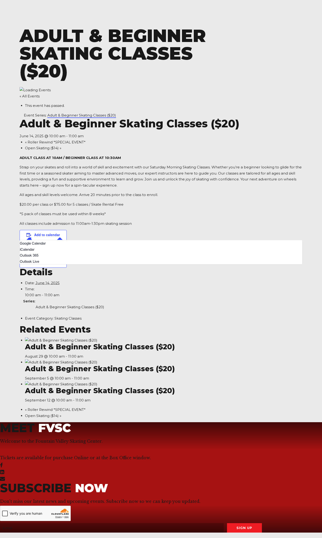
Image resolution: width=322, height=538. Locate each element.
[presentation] (61, 340)
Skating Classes (68, 318)
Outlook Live (29, 261)
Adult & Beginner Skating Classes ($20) (70, 307)
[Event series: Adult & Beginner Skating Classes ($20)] (85, 356)
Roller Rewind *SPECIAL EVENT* (55, 142)
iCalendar (27, 249)
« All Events (30, 96)
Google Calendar (33, 243)
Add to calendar (47, 234)
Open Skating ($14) (43, 148)
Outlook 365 (29, 255)
